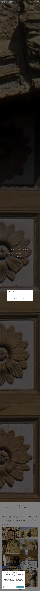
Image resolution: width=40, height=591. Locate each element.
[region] (13, 580)
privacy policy (6, 584)
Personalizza (7, 586)
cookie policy (21, 582)
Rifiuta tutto (13, 586)
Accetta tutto (20, 586)
